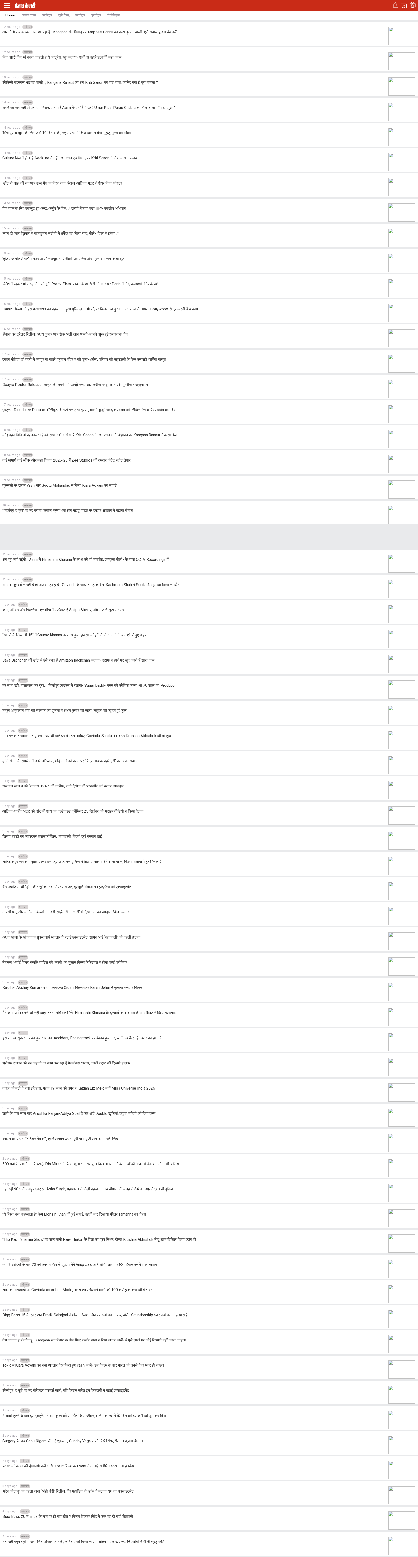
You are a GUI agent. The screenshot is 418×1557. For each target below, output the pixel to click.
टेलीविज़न (113, 15)
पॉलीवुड (47, 15)
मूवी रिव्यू (63, 15)
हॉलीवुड (96, 15)
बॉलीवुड (80, 15)
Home (10, 15)
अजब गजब (29, 15)
